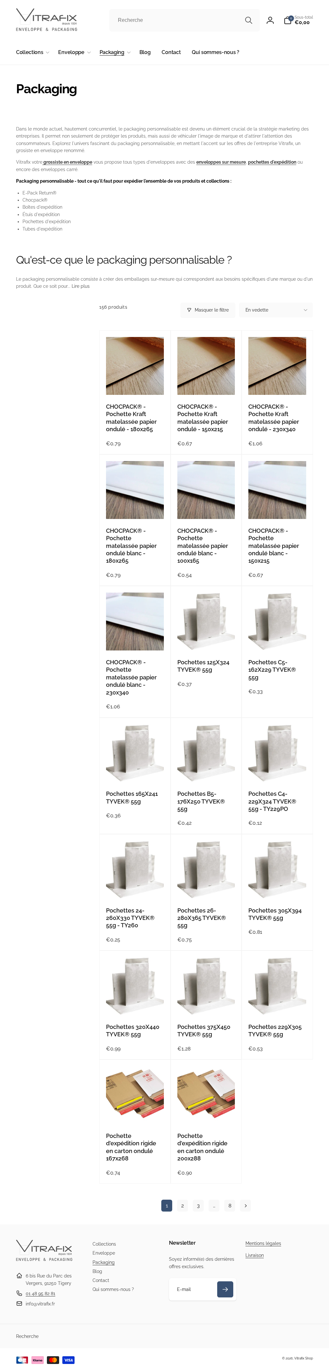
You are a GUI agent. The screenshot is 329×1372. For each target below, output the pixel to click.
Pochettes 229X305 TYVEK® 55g (275, 1030)
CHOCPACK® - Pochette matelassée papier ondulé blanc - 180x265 (131, 545)
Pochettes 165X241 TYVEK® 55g (132, 797)
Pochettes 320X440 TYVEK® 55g (132, 1030)
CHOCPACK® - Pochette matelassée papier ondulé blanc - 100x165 (202, 545)
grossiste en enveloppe (67, 162)
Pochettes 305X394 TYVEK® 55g (275, 914)
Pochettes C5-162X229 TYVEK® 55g (272, 670)
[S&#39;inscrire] (225, 1289)
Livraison (254, 1255)
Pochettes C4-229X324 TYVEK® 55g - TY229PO (272, 801)
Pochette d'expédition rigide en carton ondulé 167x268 (131, 1147)
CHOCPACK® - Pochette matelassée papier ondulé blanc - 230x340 (131, 677)
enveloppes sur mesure (221, 162)
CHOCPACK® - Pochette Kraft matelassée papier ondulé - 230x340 (273, 417)
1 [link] (167, 1206)
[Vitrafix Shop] (44, 1260)
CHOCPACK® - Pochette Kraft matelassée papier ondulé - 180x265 (131, 417)
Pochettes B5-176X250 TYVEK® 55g (201, 801)
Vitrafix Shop (303, 1358)
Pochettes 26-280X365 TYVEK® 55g (201, 918)
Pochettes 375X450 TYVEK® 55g (203, 1030)
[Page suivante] (245, 1206)
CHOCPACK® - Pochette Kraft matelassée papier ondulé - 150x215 (202, 417)
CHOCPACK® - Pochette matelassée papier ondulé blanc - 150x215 (273, 545)
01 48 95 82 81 (40, 1293)
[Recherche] (248, 20)
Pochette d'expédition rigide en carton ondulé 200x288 (202, 1147)
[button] (298, 20)
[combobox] (184, 20)
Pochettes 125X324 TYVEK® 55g (203, 666)
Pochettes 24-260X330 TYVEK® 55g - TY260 (130, 918)
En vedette (256, 310)
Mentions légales (263, 1243)
